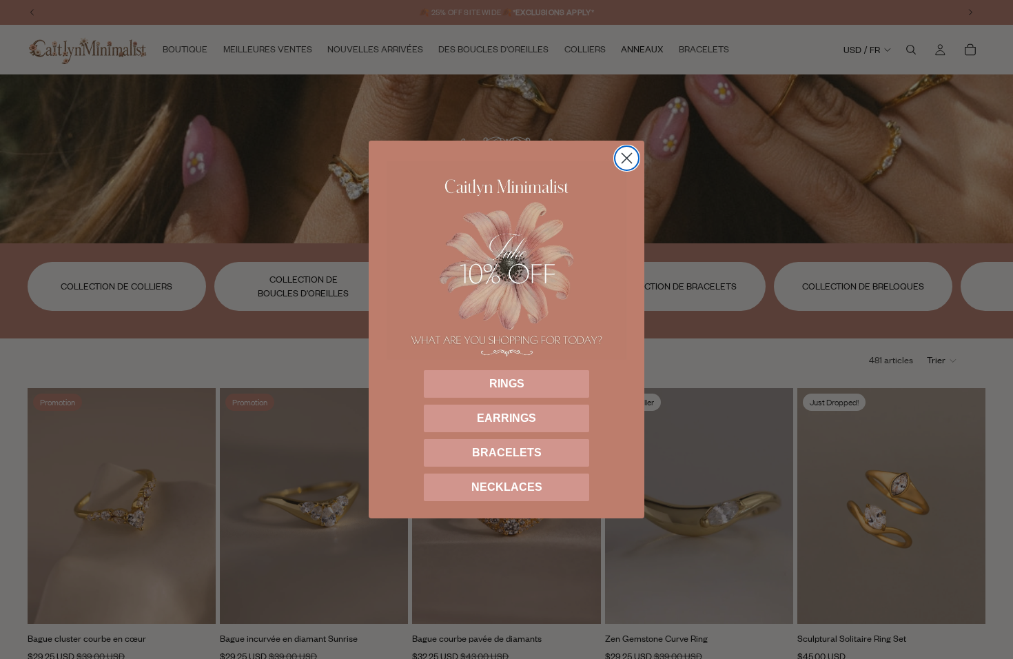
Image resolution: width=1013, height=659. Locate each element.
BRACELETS (507, 452)
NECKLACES (506, 487)
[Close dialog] (627, 158)
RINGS (506, 383)
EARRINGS (506, 418)
